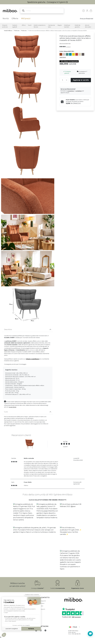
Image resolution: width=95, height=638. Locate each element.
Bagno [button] (60, 25)
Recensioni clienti (39, 603)
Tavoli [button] (29, 25)
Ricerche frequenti (39, 609)
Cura (6, 412)
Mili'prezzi (25, 18)
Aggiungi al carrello (81, 80)
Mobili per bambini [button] (67, 26)
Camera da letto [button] (51, 26)
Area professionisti (86, 19)
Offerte (15, 18)
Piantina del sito (38, 606)
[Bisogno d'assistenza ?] (90, 633)
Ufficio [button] (24, 25)
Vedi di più (63, 57)
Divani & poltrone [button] (5, 26)
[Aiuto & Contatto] (83, 10)
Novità (6, 18)
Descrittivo (8, 329)
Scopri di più (12, 407)
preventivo (70, 91)
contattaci (78, 91)
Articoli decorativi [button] (88, 26)
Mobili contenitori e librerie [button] (39, 26)
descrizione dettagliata (65, 43)
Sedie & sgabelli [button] (14, 26)
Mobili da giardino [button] (77, 26)
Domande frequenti (40, 601)
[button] (24, 514)
